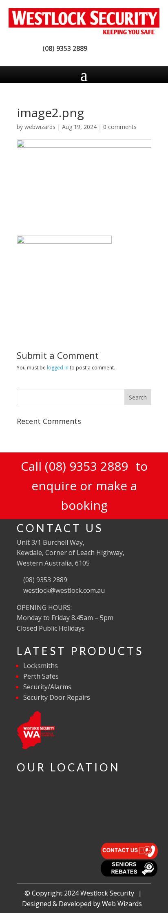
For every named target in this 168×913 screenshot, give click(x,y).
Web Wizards (122, 903)
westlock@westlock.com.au (63, 590)
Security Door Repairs (56, 697)
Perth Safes (41, 676)
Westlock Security (107, 893)
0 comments (120, 127)
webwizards (39, 127)
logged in (58, 367)
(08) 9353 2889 (63, 48)
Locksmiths (40, 665)
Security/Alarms (47, 686)
